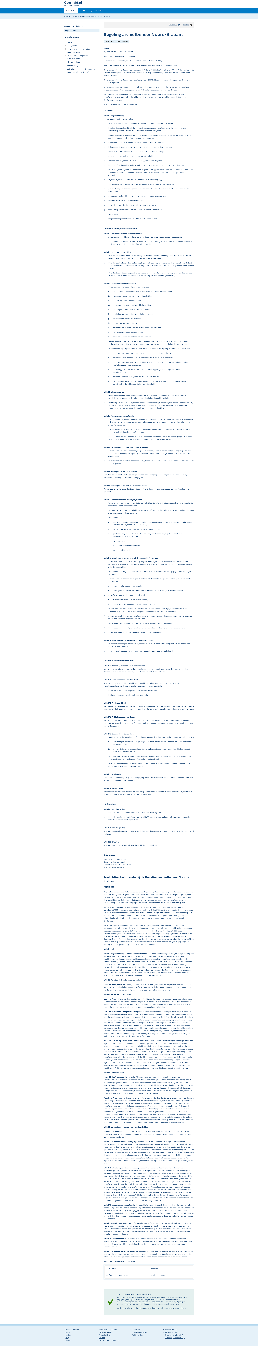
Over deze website (72, 1329)
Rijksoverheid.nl (171, 1332)
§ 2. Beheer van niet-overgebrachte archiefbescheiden (78, 50)
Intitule (69, 42)
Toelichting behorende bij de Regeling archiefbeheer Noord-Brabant (81, 70)
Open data (136, 1329)
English (68, 1335)
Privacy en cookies (105, 1332)
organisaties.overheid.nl (170, 1304)
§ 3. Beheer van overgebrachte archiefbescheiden (76, 56)
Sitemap (102, 1338)
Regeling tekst (70, 30)
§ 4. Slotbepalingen (72, 62)
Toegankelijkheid (105, 1335)
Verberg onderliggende (65, 45)
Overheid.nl (70, 11)
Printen (186, 25)
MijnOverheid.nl (171, 1329)
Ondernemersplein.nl (173, 1335)
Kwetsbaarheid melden (107, 1340)
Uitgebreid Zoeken (96, 10)
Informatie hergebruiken (108, 1329)
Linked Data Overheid (140, 1332)
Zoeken (82, 10)
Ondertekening (72, 65)
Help (67, 1338)
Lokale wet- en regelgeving (80, 16)
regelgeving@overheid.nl (176, 1308)
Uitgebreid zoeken (96, 16)
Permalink (173, 25)
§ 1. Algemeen (70, 45)
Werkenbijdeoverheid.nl (174, 1338)
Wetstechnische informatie (74, 26)
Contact (68, 1332)
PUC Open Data (137, 1335)
